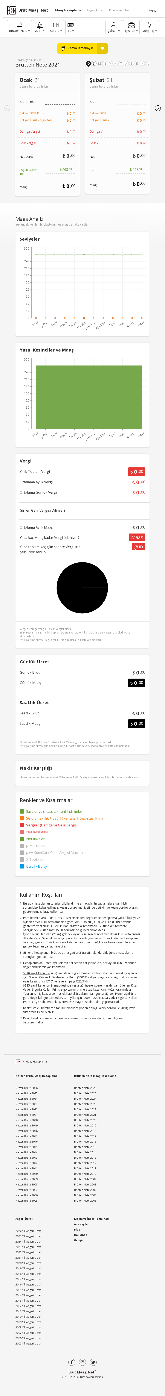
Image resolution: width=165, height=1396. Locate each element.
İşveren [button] (130, 31)
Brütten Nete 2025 (85, 1093)
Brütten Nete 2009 (85, 1179)
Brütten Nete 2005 (85, 1200)
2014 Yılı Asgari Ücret (28, 1295)
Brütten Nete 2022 (85, 1109)
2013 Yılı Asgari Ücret (28, 1300)
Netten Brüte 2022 (26, 1109)
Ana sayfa (81, 1224)
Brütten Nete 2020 (85, 1120)
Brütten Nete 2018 (85, 1131)
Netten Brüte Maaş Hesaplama (36, 1076)
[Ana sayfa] (18, 1061)
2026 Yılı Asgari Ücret (28, 1231)
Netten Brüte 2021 (26, 1115)
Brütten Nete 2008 (85, 1184)
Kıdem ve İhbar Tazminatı (91, 1218)
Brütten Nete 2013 (85, 1158)
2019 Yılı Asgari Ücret (28, 1268)
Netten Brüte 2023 (26, 1104)
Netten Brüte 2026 (26, 1088)
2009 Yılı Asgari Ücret (28, 1322)
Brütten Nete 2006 (85, 1195)
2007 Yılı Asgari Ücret (28, 1333)
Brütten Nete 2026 (85, 1088)
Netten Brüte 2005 (26, 1200)
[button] (39, 27)
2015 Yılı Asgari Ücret (28, 1290)
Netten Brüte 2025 (26, 1093)
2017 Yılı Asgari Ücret (28, 1279)
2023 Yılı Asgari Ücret (28, 1247)
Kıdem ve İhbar (119, 10)
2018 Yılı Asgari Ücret (28, 1274)
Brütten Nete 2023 (85, 1104)
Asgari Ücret (95, 10)
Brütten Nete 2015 (85, 1147)
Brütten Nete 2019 (85, 1125)
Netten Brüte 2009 (26, 1179)
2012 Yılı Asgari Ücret (28, 1306)
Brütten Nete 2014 (85, 1152)
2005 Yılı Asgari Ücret (28, 1343)
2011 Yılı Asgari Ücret (28, 1311)
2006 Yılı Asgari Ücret (28, 1338)
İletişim (79, 1240)
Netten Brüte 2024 (26, 1098)
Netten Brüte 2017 (26, 1136)
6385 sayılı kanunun (36, 985)
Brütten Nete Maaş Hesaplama (95, 1076)
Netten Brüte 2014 (26, 1152)
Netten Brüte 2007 (26, 1190)
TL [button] (69, 31)
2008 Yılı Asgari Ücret (28, 1327)
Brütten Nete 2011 (85, 1168)
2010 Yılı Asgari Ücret (28, 1317)
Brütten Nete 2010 (85, 1174)
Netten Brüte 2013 (26, 1158)
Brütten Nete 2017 (85, 1136)
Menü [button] (152, 10)
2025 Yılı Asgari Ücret (28, 1236)
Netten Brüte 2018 (26, 1131)
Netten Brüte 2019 (26, 1125)
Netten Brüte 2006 (26, 1195)
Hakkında (80, 1235)
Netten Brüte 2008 (26, 1184)
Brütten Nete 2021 (85, 1115)
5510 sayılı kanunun (36, 973)
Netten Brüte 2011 (26, 1168)
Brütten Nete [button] (18, 31)
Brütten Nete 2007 (85, 1190)
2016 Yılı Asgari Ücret (28, 1284)
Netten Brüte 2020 (26, 1120)
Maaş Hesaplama (68, 10)
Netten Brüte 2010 (26, 1174)
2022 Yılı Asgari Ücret (28, 1252)
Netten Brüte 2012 (26, 1163)
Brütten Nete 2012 (85, 1163)
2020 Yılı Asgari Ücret (28, 1263)
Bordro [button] (55, 31)
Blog (77, 1229)
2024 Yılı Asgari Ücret (28, 1241)
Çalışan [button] (112, 31)
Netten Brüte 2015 (26, 1147)
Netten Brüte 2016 (26, 1141)
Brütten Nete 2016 (85, 1141)
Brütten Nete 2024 (85, 1098)
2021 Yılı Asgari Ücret (28, 1258)
